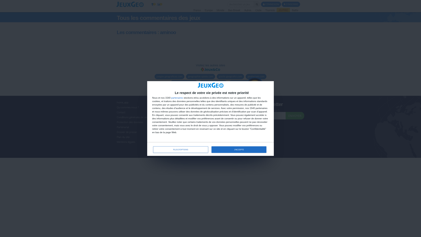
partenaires (177, 98)
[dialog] (210, 118)
